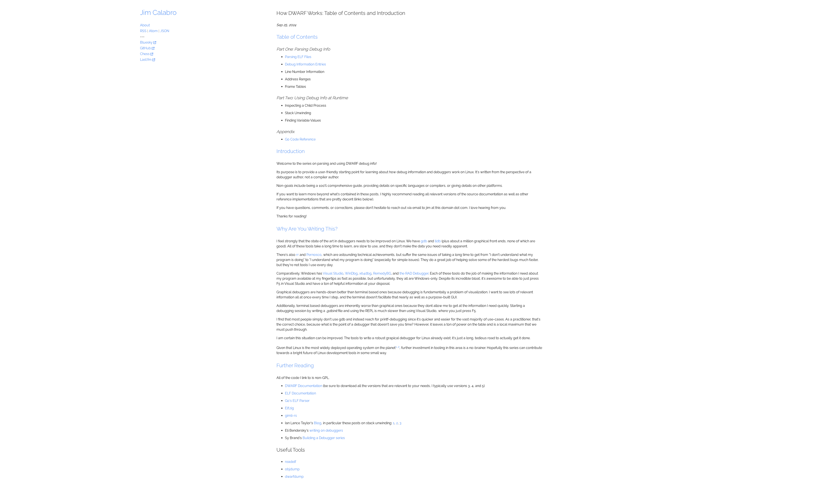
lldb (438, 241)
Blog (317, 423)
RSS (143, 31)
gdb (424, 241)
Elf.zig (289, 408)
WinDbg (351, 273)
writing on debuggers (326, 430)
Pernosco (314, 255)
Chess (145, 54)
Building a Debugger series (324, 438)
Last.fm (146, 60)
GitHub (146, 48)
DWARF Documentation (303, 386)
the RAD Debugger (414, 273)
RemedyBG (382, 273)
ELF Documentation (300, 393)
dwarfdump (294, 477)
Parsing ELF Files (298, 57)
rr (297, 255)
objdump (292, 469)
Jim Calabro (158, 12)
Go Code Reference (300, 139)
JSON (164, 31)
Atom (153, 31)
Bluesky (146, 42)
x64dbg (365, 273)
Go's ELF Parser (297, 401)
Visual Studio (333, 273)
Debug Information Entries (305, 64)
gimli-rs (291, 416)
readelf (290, 462)
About (145, 25)
